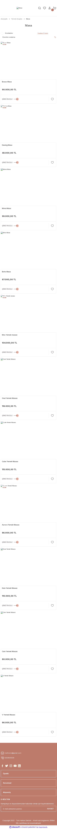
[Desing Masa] (28, 123)
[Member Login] (49, 8)
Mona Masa (6, 208)
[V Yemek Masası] (28, 693)
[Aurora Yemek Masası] (28, 503)
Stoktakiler (9, 33)
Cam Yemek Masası (9, 651)
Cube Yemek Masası (10, 461)
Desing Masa (7, 145)
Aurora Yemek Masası (10, 525)
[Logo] (19, 8)
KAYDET (50, 809)
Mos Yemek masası (9, 335)
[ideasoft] (14, 827)
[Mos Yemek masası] (28, 313)
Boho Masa (6, 272)
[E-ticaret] (28, 827)
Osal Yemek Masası (9, 398)
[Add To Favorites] (52, 99)
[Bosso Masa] (28, 60)
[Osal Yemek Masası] (28, 376)
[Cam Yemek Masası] (28, 629)
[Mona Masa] (28, 186)
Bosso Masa (7, 82)
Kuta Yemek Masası (9, 588)
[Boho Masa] (28, 250)
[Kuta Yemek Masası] (28, 566)
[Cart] (54, 8)
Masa (28, 19)
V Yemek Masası (8, 715)
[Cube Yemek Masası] (28, 440)
